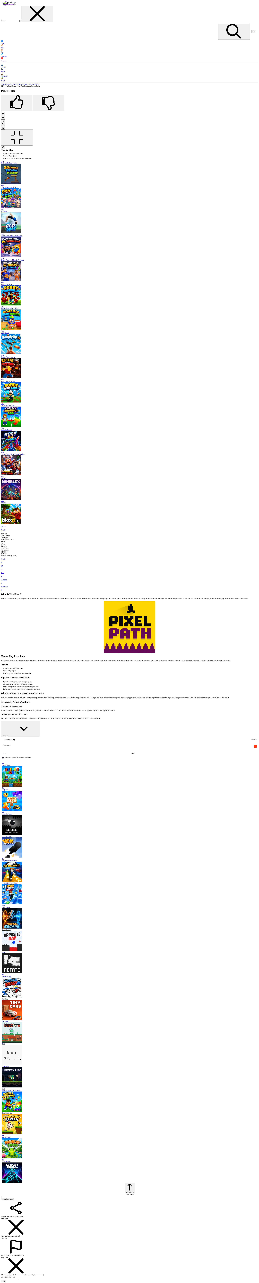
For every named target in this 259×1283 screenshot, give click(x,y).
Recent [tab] (4, 1199)
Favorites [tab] (10, 1199)
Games (3, 526)
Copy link (4, 1238)
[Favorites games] (253, 31)
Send (3, 1281)
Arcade (3, 530)
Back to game (129, 1192)
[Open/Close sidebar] (2, 3)
